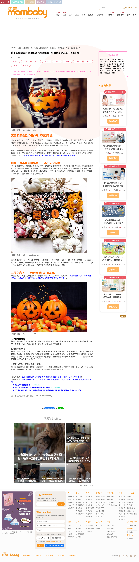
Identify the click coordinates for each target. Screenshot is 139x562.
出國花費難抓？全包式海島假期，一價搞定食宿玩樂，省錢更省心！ (53, 480)
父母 (57, 61)
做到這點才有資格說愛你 (20, 385)
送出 (61, 504)
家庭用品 (89, 499)
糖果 (36, 61)
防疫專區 (89, 531)
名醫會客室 (100, 508)
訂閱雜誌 (49, 555)
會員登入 (122, 517)
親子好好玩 (100, 505)
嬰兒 (71, 15)
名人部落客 (111, 531)
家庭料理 (89, 505)
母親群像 (110, 534)
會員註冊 (122, 514)
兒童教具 (79, 537)
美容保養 (130, 505)
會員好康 (122, 499)
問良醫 (91, 15)
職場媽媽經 (131, 508)
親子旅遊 (89, 502)
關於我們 (26, 555)
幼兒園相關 (80, 534)
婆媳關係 (130, 502)
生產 (64, 15)
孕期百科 (71, 502)
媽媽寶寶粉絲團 (49, 408)
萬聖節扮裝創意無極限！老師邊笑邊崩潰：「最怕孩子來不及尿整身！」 (50, 156)
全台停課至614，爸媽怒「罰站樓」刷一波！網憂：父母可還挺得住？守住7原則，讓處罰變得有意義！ (78, 439)
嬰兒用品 (79, 499)
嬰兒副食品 (80, 505)
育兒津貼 (71, 537)
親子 (83, 15)
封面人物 (110, 526)
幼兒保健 (99, 517)
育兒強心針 (80, 502)
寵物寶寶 (89, 517)
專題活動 (120, 15)
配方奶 (107, 59)
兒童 (77, 15)
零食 (46, 61)
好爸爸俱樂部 (132, 526)
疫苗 (101, 59)
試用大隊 (110, 15)
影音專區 (100, 15)
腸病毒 (106, 62)
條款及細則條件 (51, 541)
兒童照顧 (79, 526)
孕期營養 (116, 68)
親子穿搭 (89, 511)
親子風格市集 (110, 73)
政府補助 (113, 62)
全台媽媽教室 (112, 505)
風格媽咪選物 (112, 537)
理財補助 (89, 514)
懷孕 (58, 15)
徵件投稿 (122, 505)
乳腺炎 (109, 66)
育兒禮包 (122, 497)
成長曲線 (79, 511)
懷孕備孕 (71, 497)
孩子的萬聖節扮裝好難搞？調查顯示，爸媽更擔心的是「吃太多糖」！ (55, 48)
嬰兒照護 (79, 497)
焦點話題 (110, 528)
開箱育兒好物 (100, 499)
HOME (13, 48)
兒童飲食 (25, 48)
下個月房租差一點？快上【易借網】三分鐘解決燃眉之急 (27, 480)
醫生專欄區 (90, 528)
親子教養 (107, 64)
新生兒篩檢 (80, 514)
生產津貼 (71, 505)
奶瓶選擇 (108, 68)
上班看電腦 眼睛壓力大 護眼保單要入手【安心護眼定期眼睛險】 (78, 480)
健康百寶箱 (90, 508)
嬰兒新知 (79, 508)
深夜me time (131, 511)
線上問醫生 (90, 526)
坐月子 (70, 534)
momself (130, 497)
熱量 (15, 65)
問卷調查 (122, 508)
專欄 (128, 15)
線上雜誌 (130, 532)
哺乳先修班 (100, 514)
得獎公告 (122, 511)
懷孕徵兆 (115, 64)
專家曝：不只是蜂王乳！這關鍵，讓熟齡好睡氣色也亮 (30, 387)
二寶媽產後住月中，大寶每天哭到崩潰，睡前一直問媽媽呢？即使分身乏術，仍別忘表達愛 (39, 456)
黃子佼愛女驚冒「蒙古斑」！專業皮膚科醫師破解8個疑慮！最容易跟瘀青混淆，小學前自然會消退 (46, 390)
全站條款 (37, 555)
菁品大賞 (130, 539)
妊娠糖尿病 (109, 71)
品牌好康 (110, 499)
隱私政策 (59, 541)
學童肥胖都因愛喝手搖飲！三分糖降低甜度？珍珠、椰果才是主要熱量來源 (51, 377)
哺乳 (69, 531)
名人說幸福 (100, 511)
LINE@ (61, 408)
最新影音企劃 (100, 497)
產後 (69, 528)
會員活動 (110, 502)
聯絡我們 (73, 555)
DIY (26, 61)
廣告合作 (61, 555)
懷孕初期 (71, 499)
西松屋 (114, 59)
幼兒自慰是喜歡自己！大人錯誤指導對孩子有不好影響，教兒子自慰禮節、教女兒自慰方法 (78, 459)
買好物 (98, 528)
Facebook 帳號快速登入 (55, 545)
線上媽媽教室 (100, 502)
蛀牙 (88, 61)
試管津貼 (71, 508)
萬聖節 (15, 61)
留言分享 (122, 502)
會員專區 (122, 519)
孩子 (67, 61)
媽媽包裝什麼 (132, 514)
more (123, 316)
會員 (135, 15)
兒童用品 (79, 528)
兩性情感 (130, 499)
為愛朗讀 (118, 71)
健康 (77, 61)
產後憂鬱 (116, 66)
